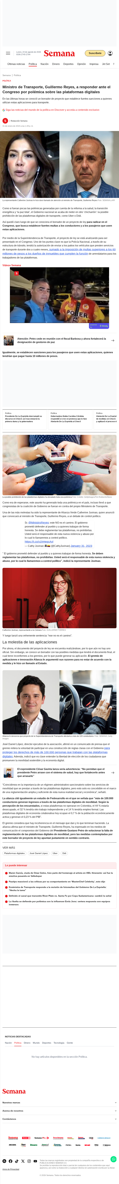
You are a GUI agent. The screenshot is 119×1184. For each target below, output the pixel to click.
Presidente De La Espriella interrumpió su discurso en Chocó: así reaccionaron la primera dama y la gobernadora (23, 419)
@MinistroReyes (38, 522)
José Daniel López (39, 853)
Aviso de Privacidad (14, 1169)
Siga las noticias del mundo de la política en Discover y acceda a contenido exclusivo (52, 110)
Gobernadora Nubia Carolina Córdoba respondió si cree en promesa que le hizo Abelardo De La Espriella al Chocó (69, 419)
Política (17, 75)
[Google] (4, 1161)
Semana (6, 75)
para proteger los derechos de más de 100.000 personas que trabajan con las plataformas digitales (56, 752)
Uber (55, 853)
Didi (64, 853)
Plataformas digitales (14, 853)
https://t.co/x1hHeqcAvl (39, 541)
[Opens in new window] (10, 1161)
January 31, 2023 (81, 545)
